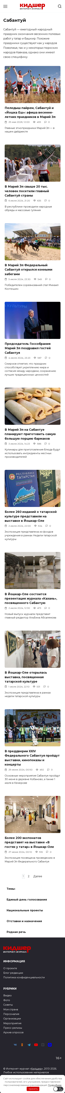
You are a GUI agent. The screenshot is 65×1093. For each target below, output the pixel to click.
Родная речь (16, 932)
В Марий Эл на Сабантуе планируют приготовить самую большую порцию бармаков (30, 434)
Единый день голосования (27, 899)
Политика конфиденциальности (24, 977)
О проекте (10, 968)
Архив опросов (13, 1032)
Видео (7, 995)
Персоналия (11, 1014)
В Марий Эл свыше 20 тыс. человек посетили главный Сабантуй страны (27, 191)
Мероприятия (12, 1023)
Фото (6, 1000)
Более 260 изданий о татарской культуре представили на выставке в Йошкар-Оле (31, 516)
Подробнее (55, 1085)
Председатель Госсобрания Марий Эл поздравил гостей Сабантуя (28, 348)
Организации (12, 1018)
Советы (8, 1004)
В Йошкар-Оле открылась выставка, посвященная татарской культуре (26, 677)
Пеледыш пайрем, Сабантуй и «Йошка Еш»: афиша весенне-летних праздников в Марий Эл (30, 112)
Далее (37, 876)
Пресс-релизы (12, 1027)
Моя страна (10, 1009)
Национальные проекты (25, 910)
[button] (58, 1089)
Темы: (11, 888)
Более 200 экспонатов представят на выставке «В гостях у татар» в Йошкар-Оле (29, 842)
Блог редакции (13, 972)
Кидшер (36, 1068)
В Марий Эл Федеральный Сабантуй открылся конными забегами (28, 269)
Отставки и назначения (24, 921)
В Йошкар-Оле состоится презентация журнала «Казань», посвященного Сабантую (31, 598)
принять (33, 1088)
